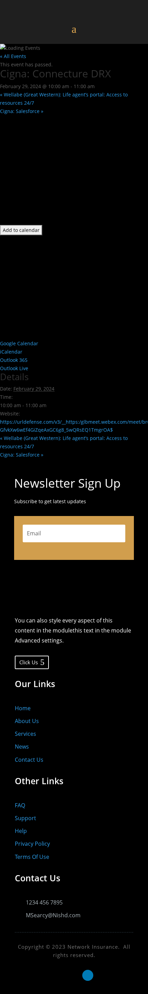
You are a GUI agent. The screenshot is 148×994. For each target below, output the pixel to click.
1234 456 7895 (44, 902)
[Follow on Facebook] (60, 975)
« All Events (13, 56)
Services (25, 734)
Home (23, 708)
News (22, 746)
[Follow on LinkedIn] (87, 975)
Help (21, 831)
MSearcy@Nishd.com (53, 915)
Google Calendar (19, 343)
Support (25, 818)
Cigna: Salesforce (21, 111)
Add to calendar (21, 230)
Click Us (28, 662)
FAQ (20, 805)
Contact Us (29, 759)
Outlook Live (14, 368)
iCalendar (11, 351)
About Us (27, 721)
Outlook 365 (14, 360)
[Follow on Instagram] (74, 975)
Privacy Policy (32, 843)
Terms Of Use (32, 857)
